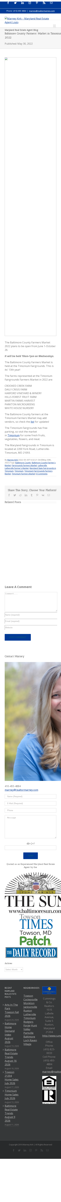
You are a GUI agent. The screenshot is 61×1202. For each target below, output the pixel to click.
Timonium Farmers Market (23, 474)
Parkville (28, 1033)
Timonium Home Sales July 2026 (11, 1094)
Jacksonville (30, 1007)
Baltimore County (23, 462)
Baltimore (29, 1036)
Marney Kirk (12, 460)
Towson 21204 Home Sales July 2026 (11, 1077)
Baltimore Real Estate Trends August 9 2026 (11, 1113)
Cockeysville (30, 999)
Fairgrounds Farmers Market (24, 465)
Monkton (28, 1003)
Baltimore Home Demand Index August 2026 (10, 1033)
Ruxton (27, 1010)
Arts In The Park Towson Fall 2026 (12, 1010)
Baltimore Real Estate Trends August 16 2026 (11, 1057)
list (32, 421)
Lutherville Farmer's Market (17, 468)
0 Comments (41, 474)
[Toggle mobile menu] (54, 25)
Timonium (14, 435)
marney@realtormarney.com (42, 11)
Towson (28, 995)
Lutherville (42, 465)
